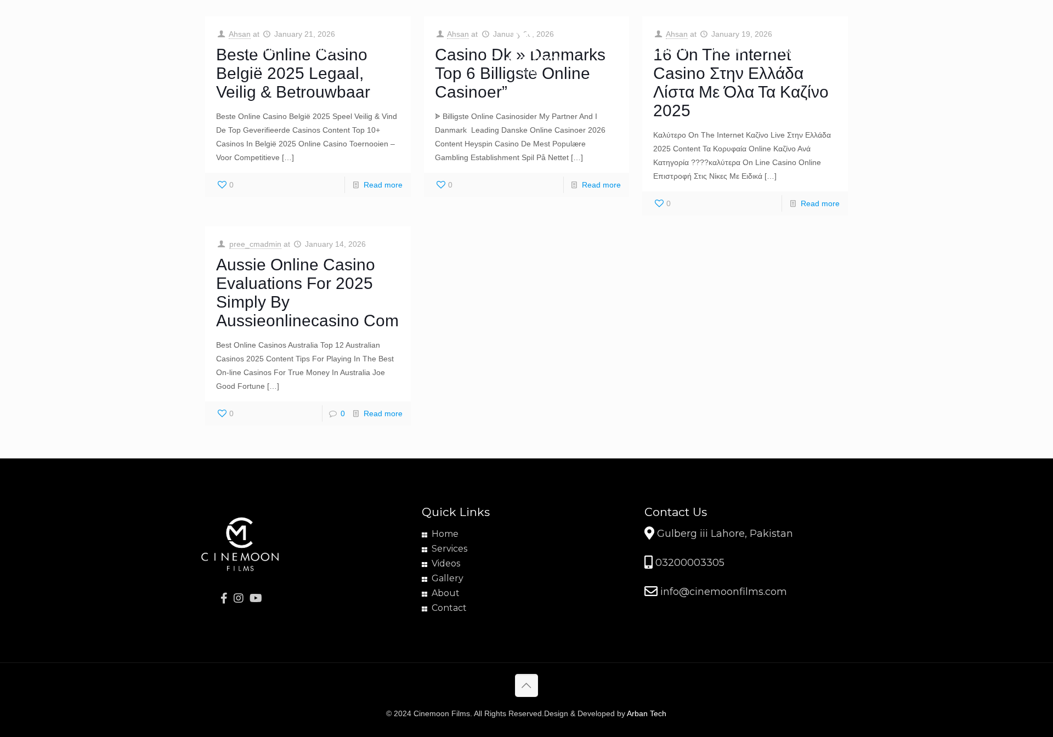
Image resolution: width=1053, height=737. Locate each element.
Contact (449, 608)
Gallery (447, 578)
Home (445, 534)
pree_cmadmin (255, 244)
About (446, 593)
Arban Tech (646, 713)
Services (449, 548)
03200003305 (688, 563)
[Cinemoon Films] (526, 49)
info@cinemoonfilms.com (722, 592)
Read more (383, 184)
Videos (446, 563)
